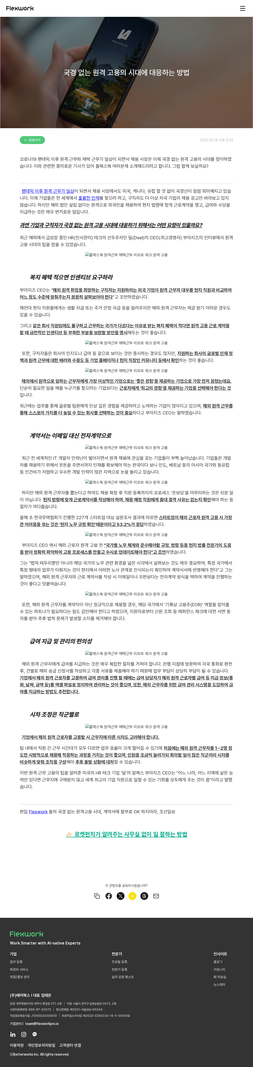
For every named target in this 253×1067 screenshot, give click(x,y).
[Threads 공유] (144, 896)
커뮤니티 (219, 969)
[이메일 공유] (156, 896)
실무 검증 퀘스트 (123, 977)
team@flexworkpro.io (42, 1024)
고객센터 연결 (70, 1045)
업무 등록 (16, 962)
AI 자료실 (219, 977)
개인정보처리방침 (41, 1045)
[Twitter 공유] (120, 896)
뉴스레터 (219, 985)
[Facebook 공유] (109, 896)
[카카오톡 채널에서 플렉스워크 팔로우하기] (35, 1034)
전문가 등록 (119, 969)
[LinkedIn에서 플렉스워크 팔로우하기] (13, 1034)
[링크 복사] (97, 896)
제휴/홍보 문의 (20, 977)
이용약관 (17, 1045)
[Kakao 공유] (132, 896)
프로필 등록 (119, 962)
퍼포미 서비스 (19, 969)
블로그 (217, 962)
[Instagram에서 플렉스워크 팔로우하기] (24, 1034)
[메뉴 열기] (242, 8)
